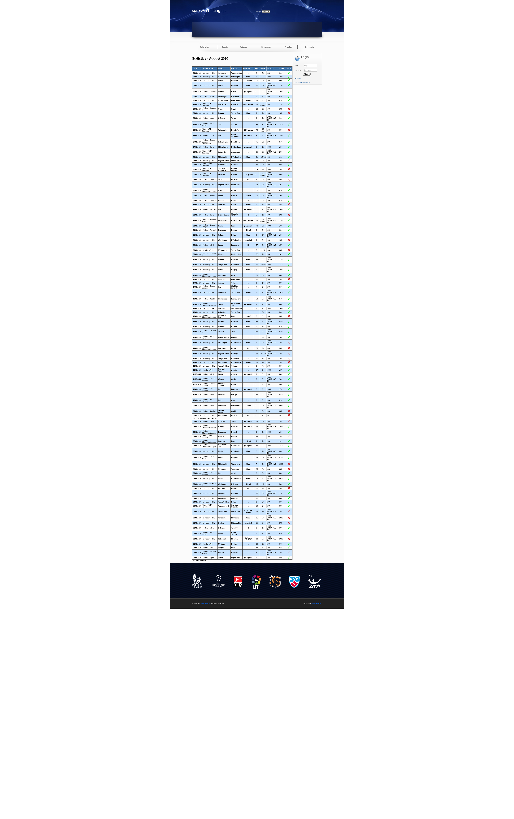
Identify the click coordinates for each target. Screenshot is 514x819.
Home (313, 11)
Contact (319, 11)
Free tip (225, 47)
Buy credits (309, 47)
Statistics (243, 47)
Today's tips (204, 47)
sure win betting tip (209, 10)
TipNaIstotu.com (205, 603)
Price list (288, 47)
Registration (266, 47)
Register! (298, 79)
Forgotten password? (302, 82)
